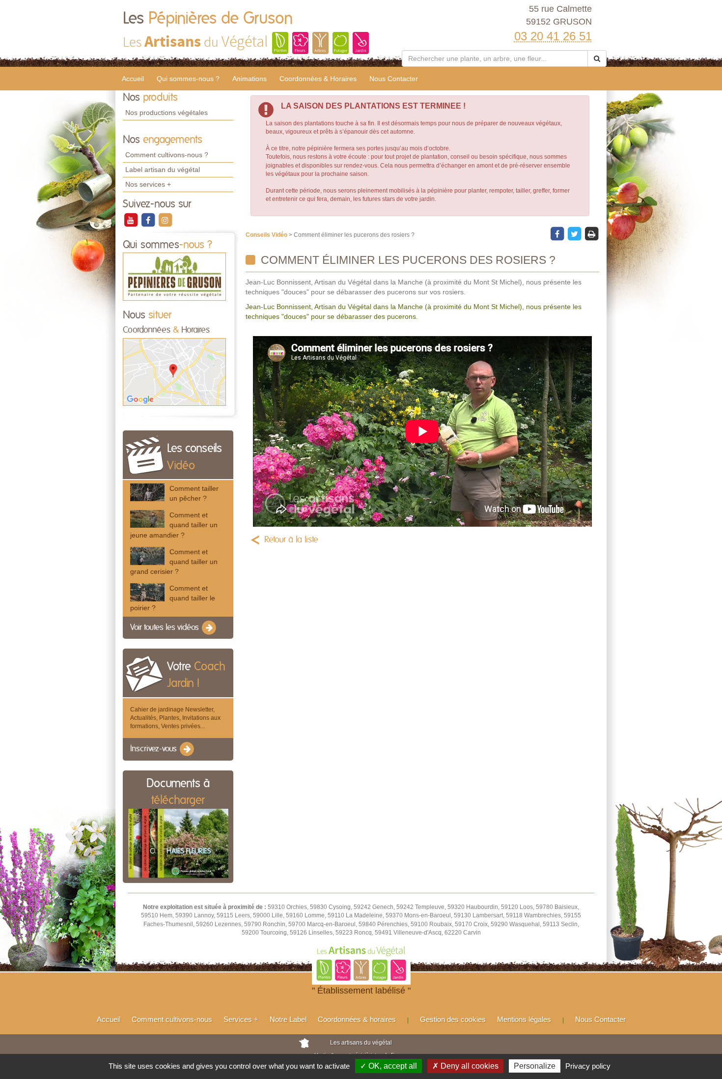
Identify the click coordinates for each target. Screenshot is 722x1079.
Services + (240, 1019)
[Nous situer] (174, 371)
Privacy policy (588, 1066)
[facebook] (148, 219)
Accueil (133, 79)
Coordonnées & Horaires (318, 79)
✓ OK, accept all (388, 1066)
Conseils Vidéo (267, 234)
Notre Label (288, 1019)
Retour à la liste (291, 540)
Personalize (534, 1066)
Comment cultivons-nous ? (166, 155)
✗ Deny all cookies (465, 1066)
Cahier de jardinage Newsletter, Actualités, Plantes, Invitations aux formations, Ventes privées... (175, 718)
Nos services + (148, 184)
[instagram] (165, 219)
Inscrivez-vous (154, 749)
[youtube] (131, 219)
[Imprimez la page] (591, 233)
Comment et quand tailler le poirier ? (172, 598)
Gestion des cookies (453, 1019)
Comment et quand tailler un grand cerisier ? (174, 561)
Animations (249, 79)
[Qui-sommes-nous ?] (174, 276)
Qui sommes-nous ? (188, 79)
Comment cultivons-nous (172, 1019)
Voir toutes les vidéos (165, 627)
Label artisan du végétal (162, 169)
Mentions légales (524, 1019)
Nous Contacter (393, 79)
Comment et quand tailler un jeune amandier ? (174, 525)
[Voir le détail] (147, 492)
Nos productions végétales (166, 112)
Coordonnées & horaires (357, 1019)
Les (208, 18)
